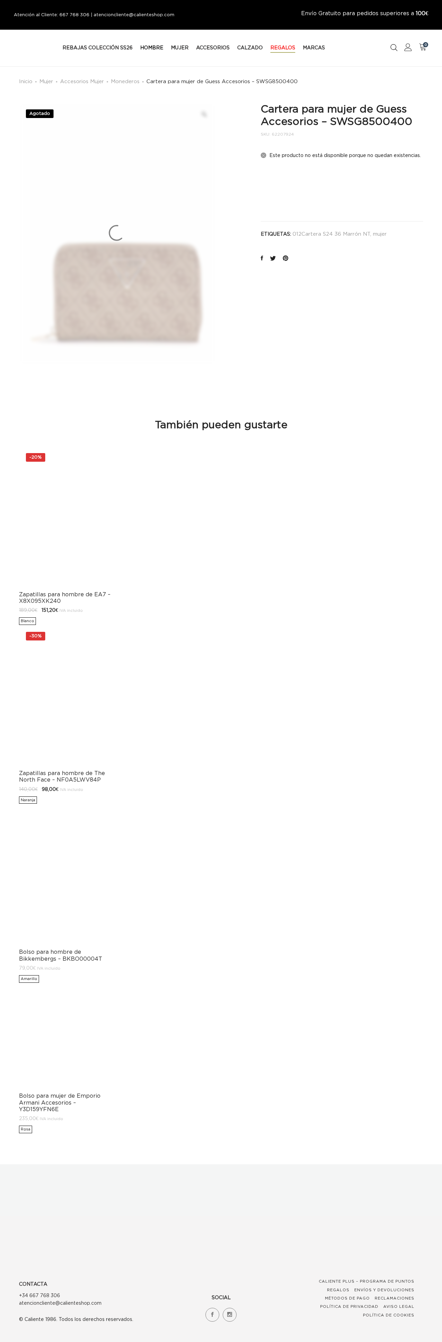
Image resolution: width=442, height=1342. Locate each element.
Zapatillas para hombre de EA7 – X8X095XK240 (64, 597)
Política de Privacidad (349, 1306)
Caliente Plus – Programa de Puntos (366, 1281)
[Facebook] (212, 1315)
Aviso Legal (398, 1306)
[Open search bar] (394, 47)
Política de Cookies (388, 1315)
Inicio (25, 81)
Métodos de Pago (347, 1298)
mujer (380, 233)
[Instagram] (230, 1315)
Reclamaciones (394, 1298)
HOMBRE (151, 47)
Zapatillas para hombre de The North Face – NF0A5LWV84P (62, 776)
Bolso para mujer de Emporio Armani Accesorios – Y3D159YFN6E (59, 1102)
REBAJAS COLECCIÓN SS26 (98, 47)
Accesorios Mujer (82, 81)
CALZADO (250, 47)
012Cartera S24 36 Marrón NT (331, 233)
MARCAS (314, 47)
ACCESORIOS (213, 47)
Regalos (338, 1290)
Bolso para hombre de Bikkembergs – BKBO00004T (60, 955)
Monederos (125, 81)
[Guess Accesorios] (277, 192)
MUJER (180, 47)
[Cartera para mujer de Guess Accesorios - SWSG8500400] (262, 259)
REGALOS (282, 47)
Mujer (46, 81)
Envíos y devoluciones (384, 1290)
